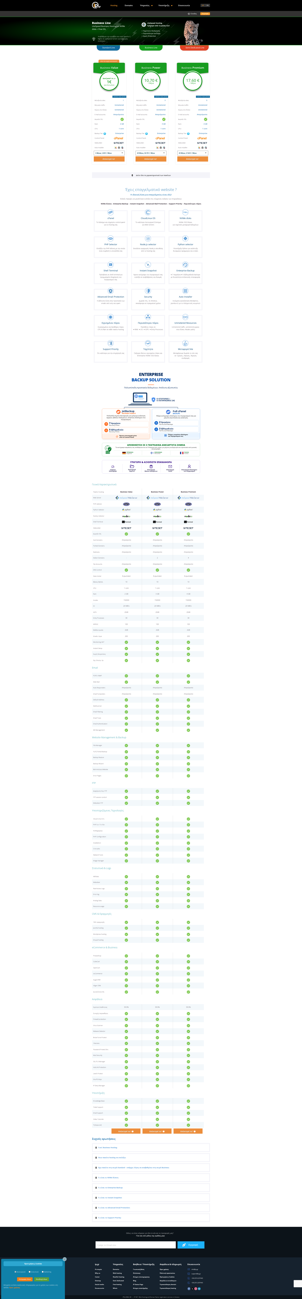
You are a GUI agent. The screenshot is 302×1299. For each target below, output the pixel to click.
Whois (115, 1288)
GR (203, 5)
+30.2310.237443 (197, 1278)
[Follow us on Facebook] (188, 1290)
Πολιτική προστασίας (167, 1273)
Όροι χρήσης (164, 1269)
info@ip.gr (194, 1269)
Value (109, 67)
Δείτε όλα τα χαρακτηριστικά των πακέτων (153, 175)
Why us (97, 1273)
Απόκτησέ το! (109, 159)
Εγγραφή (205, 14)
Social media (99, 1284)
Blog (134, 1281)
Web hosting (117, 1273)
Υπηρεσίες (144, 5)
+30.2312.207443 (197, 1283)
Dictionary (136, 1273)
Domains (129, 5)
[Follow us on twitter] (192, 1290)
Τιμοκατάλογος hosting (168, 1288)
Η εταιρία (98, 1269)
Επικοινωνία (184, 5)
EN (208, 5)
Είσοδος (194, 14)
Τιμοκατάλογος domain (168, 1284)
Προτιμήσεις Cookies (167, 1277)
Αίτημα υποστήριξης (140, 1288)
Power (150, 67)
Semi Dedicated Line (195, 47)
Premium (192, 67)
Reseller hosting (118, 1277)
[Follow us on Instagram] (195, 1290)
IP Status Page (138, 1284)
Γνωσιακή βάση (138, 1269)
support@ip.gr (196, 1274)
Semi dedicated (118, 1281)
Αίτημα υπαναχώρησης (141, 1277)
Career (97, 1277)
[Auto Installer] (119, 147)
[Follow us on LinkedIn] (199, 1290)
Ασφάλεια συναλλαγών (168, 1281)
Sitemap (98, 1281)
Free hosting (117, 1284)
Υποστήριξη (163, 5)
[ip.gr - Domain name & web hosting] (96, 5)
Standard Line (108, 47)
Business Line (151, 47)
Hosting (113, 5)
